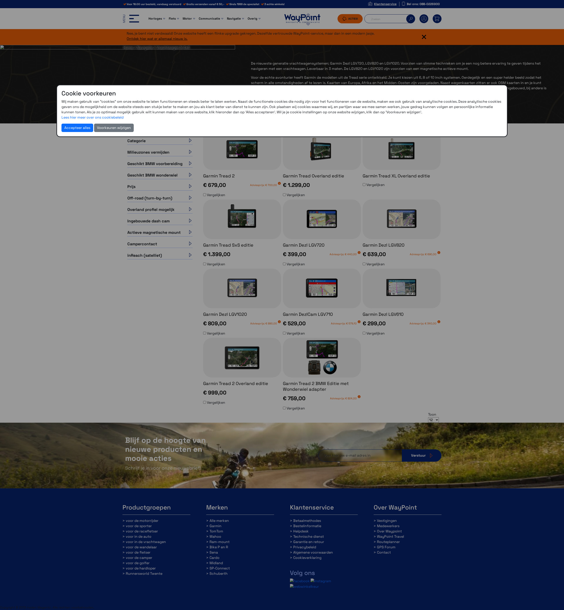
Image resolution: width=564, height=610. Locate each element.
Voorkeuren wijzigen (114, 127)
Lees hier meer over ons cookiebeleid (92, 117)
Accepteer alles (77, 127)
